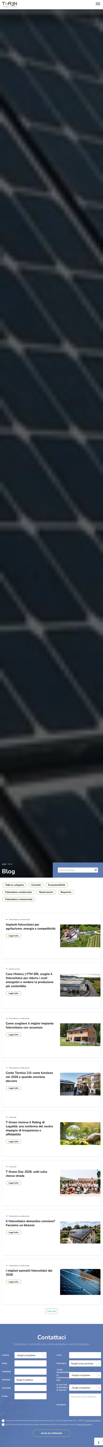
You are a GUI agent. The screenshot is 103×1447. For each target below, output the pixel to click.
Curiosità (36, 884)
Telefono (6, 1388)
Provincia (61, 1363)
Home (4, 864)
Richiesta (61, 1405)
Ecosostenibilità (56, 884)
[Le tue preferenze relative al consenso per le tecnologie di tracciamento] (98, 1442)
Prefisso (6, 1380)
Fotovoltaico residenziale (18, 892)
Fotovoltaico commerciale (18, 899)
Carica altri (51, 1311)
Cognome (6, 1371)
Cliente (5, 1355)
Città (59, 1355)
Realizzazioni (46, 892)
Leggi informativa (93, 1420)
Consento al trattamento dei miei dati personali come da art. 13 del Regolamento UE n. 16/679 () (53, 1420)
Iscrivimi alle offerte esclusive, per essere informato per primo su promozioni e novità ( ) (49, 1424)
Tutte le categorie (14, 884)
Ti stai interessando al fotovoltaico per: (63, 1375)
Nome (4, 1363)
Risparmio (66, 892)
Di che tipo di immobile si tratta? (62, 1387)
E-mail (5, 1396)
